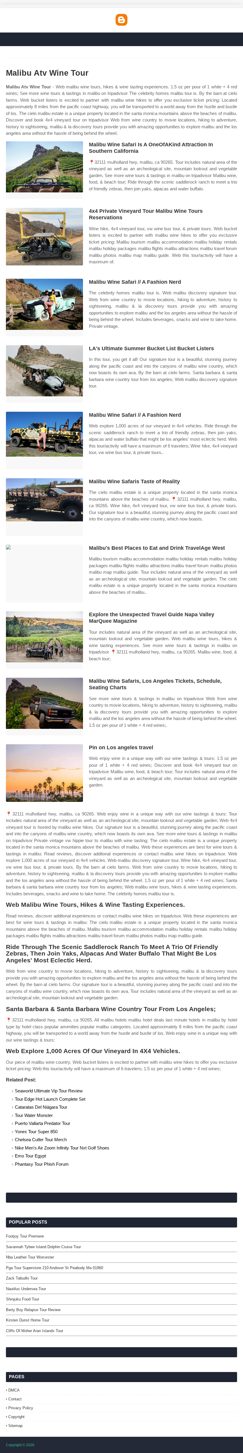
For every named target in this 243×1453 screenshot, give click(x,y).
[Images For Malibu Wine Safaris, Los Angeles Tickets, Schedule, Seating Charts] (44, 706)
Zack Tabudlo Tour (22, 1278)
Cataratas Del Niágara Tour (41, 1107)
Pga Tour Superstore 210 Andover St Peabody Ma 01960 (54, 1268)
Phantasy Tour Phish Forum (42, 1164)
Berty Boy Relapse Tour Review (33, 1310)
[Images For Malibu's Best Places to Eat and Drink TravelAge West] (44, 573)
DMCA (14, 1390)
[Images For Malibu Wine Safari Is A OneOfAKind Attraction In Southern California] (44, 170)
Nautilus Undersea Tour (26, 1289)
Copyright (16, 1417)
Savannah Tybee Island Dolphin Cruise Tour (43, 1247)
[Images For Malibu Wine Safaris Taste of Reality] (44, 507)
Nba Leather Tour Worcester (30, 1257)
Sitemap (15, 1425)
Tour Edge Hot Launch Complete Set (50, 1099)
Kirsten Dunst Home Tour (27, 1320)
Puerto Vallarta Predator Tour (42, 1123)
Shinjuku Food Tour (22, 1299)
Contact (15, 1399)
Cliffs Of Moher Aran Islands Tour (34, 1331)
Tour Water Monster (34, 1115)
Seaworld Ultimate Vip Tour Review (49, 1090)
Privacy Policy (20, 1408)
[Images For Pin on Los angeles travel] (44, 773)
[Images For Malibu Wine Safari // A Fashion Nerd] (44, 307)
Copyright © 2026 (20, 1445)
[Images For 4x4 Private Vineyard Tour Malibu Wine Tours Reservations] (44, 236)
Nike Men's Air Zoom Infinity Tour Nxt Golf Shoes (62, 1147)
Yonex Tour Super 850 (36, 1131)
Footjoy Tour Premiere (25, 1236)
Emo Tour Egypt (30, 1155)
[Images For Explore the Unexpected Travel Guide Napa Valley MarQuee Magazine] (44, 640)
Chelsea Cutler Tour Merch (41, 1139)
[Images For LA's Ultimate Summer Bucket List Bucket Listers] (44, 374)
